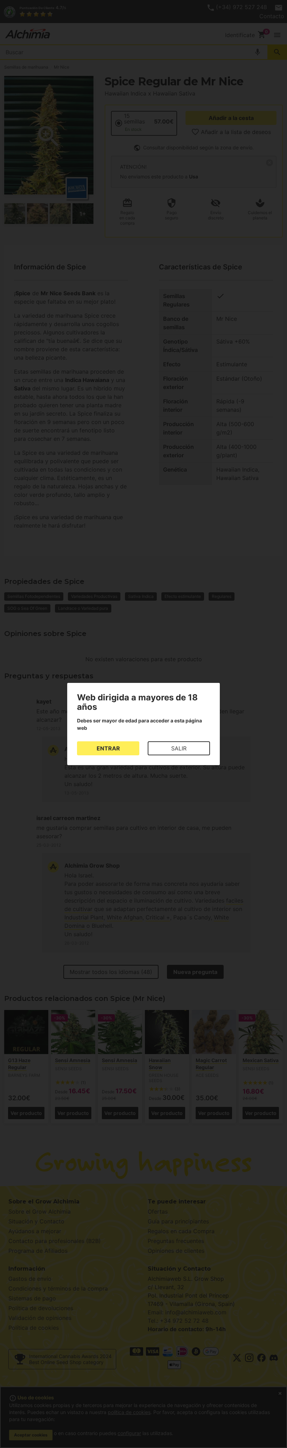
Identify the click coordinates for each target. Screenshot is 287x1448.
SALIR (179, 748)
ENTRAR (108, 748)
